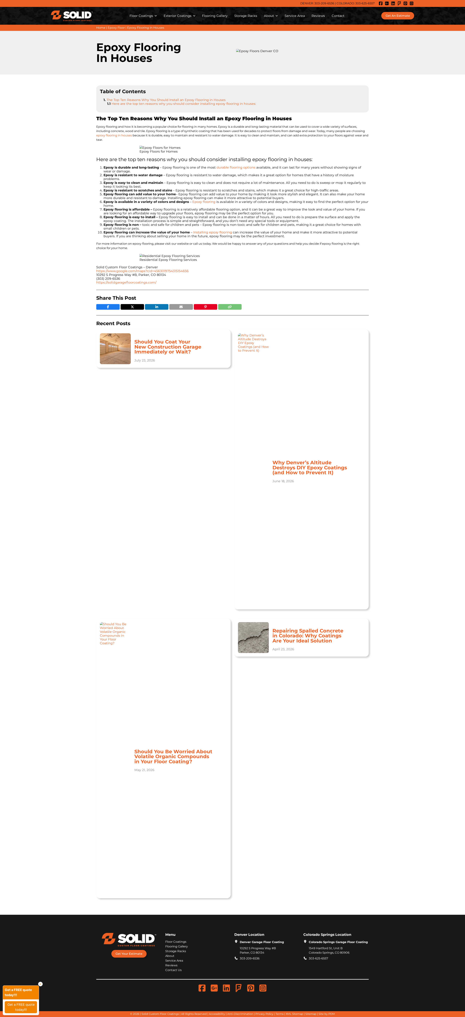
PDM (331, 1014)
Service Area (295, 16)
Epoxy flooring (203, 202)
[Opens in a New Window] (381, 3)
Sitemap (310, 1014)
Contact (338, 16)
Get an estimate (398, 15)
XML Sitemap (294, 1014)
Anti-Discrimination (240, 1014)
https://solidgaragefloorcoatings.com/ (126, 282)
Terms (280, 1014)
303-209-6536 (324, 3)
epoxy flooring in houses (114, 135)
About (269, 16)
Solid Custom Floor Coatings (160, 1014)
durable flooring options (236, 167)
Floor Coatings (141, 16)
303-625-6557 (365, 3)
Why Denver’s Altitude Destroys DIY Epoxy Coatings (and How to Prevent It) (309, 467)
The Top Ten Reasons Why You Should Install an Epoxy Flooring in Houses (166, 100)
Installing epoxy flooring (212, 232)
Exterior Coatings (177, 16)
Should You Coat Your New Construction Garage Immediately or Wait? (167, 346)
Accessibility (217, 1014)
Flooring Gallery (215, 16)
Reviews (318, 16)
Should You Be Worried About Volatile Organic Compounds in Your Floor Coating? (173, 756)
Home (100, 27)
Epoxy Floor (116, 27)
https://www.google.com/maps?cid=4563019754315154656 (142, 271)
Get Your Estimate (129, 953)
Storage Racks (245, 16)
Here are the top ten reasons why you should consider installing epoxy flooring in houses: (184, 104)
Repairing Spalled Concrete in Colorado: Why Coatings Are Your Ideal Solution (307, 635)
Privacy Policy (264, 1014)
